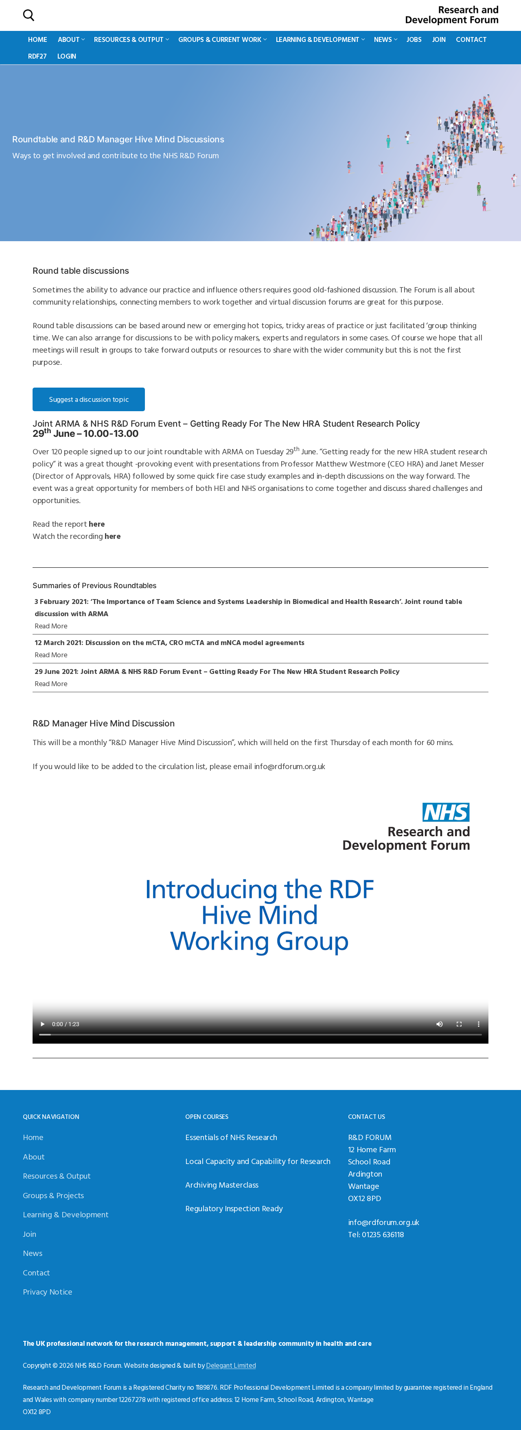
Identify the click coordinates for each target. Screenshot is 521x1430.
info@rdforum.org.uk (289, 766)
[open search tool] (29, 15)
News (32, 1253)
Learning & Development (65, 1214)
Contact (36, 1272)
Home (33, 1137)
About (34, 1156)
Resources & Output (57, 1175)
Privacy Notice (47, 1291)
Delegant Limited (231, 1365)
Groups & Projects (53, 1195)
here (97, 523)
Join (29, 1233)
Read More (51, 625)
